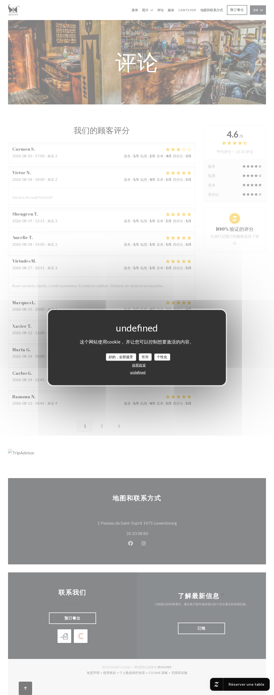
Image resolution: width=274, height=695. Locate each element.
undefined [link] (138, 372)
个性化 (162, 357)
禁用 (145, 357)
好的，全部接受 (121, 357)
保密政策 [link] (139, 365)
